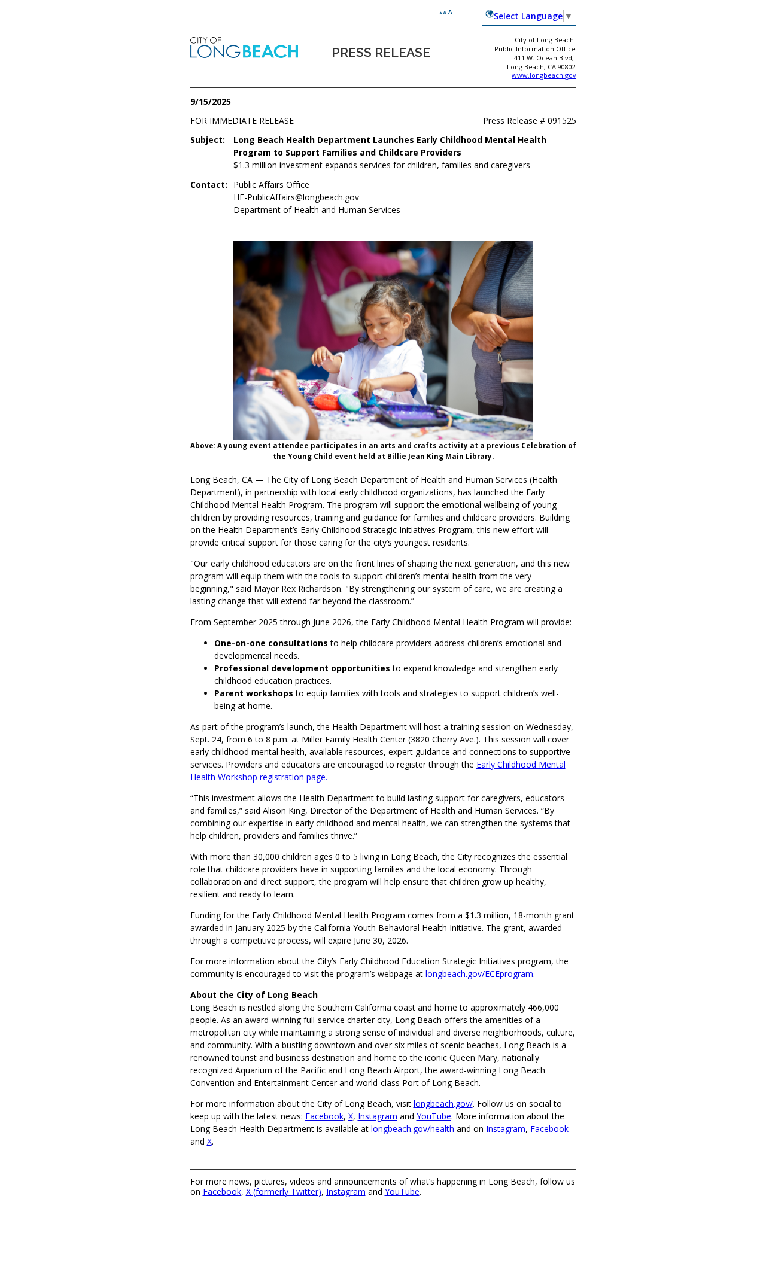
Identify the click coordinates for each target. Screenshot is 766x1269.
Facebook (324, 1116)
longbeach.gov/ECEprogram (479, 973)
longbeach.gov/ (443, 1103)
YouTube (434, 1116)
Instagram (377, 1116)
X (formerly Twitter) (283, 1191)
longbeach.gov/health (412, 1128)
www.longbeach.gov (544, 75)
